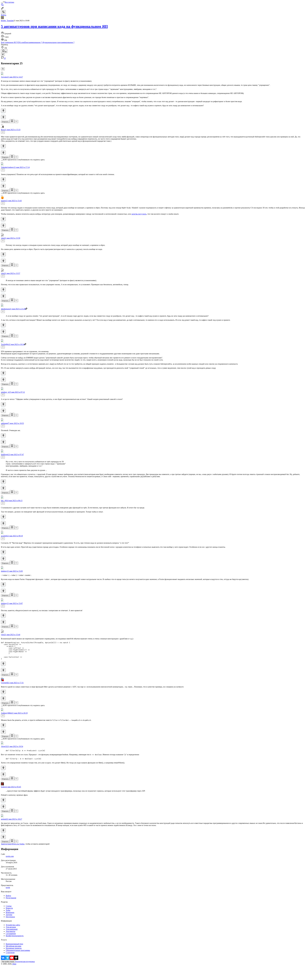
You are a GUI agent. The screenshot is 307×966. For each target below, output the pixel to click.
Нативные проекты (14, 948)
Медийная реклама (13, 946)
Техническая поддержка (25, 961)
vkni (2, 238)
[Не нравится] (3, 117)
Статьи (9, 906)
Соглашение (11, 934)
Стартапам (10, 952)
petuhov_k (5, 392)
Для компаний (12, 929)
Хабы (8, 910)
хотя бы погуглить (138, 214)
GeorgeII (4, 683)
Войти (8, 896)
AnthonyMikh (6, 713)
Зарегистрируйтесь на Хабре (12, 844)
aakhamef (4, 423)
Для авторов (11, 927)
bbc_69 (4, 501)
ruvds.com (10, 856)
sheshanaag (5, 309)
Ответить (5, 122)
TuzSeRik (5, 344)
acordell (4, 536)
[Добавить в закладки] (12, 121)
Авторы (9, 915)
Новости (9, 908)
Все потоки (9, 2)
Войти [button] (3, 15)
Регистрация (11, 898)
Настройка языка (8, 962)
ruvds (8, 887)
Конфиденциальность (15, 936)
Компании (10, 912)
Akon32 (4, 746)
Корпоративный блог (14, 944)
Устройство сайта (13, 925)
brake (3, 787)
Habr (14, 964)
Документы (10, 931)
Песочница (10, 917)
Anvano (4, 77)
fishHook (4, 454)
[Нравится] (3, 111)
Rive (3, 130)
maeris (3, 201)
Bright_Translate (7, 21)
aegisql (3, 819)
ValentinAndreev (7, 167)
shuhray (4, 571)
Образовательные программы (18, 950)
